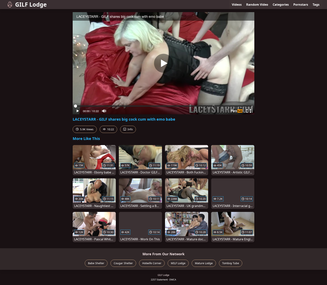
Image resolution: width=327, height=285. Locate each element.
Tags (316, 4)
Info (130, 129)
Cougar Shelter (123, 263)
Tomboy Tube (230, 263)
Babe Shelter (96, 263)
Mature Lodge (204, 263)
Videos (237, 4)
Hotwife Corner (151, 263)
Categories (281, 4)
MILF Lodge (178, 263)
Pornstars (300, 4)
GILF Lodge (31, 4)
